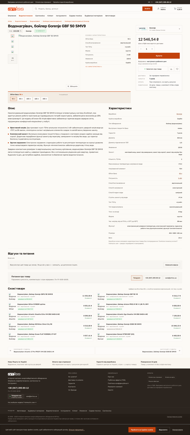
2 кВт (180, 178)
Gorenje (179, 114)
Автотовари (21, 411)
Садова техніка (95, 411)
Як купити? (72, 377)
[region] (44, 62)
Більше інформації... (77, 430)
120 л (37, 99)
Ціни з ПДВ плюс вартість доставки (150, 43)
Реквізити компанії (115, 387)
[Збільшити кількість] (152, 49)
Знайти (147, 8)
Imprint (110, 390)
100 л (28, 99)
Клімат (75, 411)
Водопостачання (52, 411)
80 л (20, 99)
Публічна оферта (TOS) (116, 380)
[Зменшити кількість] (140, 49)
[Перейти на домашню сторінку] (18, 9)
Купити (159, 56)
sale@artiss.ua (170, 278)
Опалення (83, 411)
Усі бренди (72, 390)
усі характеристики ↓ (93, 66)
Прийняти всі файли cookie (142, 430)
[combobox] (89, 8)
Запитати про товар (154, 69)
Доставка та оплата (75, 380)
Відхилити (163, 430)
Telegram (136, 278)
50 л (13, 99)
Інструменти (65, 411)
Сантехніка (107, 411)
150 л (45, 99)
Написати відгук (171, 265)
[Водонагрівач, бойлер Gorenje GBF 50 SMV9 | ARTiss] (49, 62)
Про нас (111, 377)
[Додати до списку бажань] (177, 69)
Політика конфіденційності (118, 383)
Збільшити (73, 86)
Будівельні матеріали (36, 411)
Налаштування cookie (174, 416)
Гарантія (71, 383)
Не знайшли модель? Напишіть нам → (22, 402)
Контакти (72, 387)
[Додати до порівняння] (171, 69)
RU (152, 2)
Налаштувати (177, 430)
